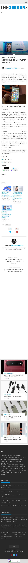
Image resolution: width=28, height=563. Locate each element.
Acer (2, 455)
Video (20, 472)
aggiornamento (8, 455)
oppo (7, 466)
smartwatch (11, 470)
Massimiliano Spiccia (11, 68)
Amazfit (13, 455)
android (4, 457)
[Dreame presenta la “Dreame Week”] (14, 388)
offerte (3, 466)
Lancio (4, 463)
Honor (8, 461)
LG (8, 464)
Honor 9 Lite (8, 224)
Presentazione (12, 466)
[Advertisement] (14, 26)
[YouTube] (11, 555)
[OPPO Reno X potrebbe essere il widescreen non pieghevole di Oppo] (14, 430)
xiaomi (3, 475)
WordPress (13, 551)
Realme (22, 466)
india (17, 461)
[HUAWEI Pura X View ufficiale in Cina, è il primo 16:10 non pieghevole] (14, 367)
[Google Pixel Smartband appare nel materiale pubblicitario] (14, 408)
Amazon (18, 455)
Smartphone (10, 373)
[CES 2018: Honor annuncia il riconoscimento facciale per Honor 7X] (7, 188)
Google (4, 461)
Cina (19, 457)
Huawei (12, 461)
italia (21, 461)
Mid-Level (11, 464)
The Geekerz (7, 472)
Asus (12, 457)
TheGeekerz (24, 470)
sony (16, 470)
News (5, 373)
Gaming (20, 459)
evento (3, 459)
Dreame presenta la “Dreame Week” (13, 396)
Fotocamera (10, 459)
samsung (17, 468)
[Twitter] (14, 555)
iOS (19, 461)
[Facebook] (16, 555)
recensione (4, 468)
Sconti (22, 468)
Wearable (9, 414)
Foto (6, 459)
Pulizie (9, 394)
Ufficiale (16, 472)
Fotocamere (15, 459)
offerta (22, 464)
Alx (22, 551)
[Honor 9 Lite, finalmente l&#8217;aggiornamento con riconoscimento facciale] (7, 208)
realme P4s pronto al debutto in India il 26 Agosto (14, 505)
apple (9, 457)
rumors (10, 468)
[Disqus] (14, 296)
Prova (17, 466)
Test (19, 470)
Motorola (16, 464)
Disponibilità (23, 457)
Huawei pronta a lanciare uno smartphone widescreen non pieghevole (13, 536)
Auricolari (15, 457)
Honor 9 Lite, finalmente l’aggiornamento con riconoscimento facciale (6, 214)
